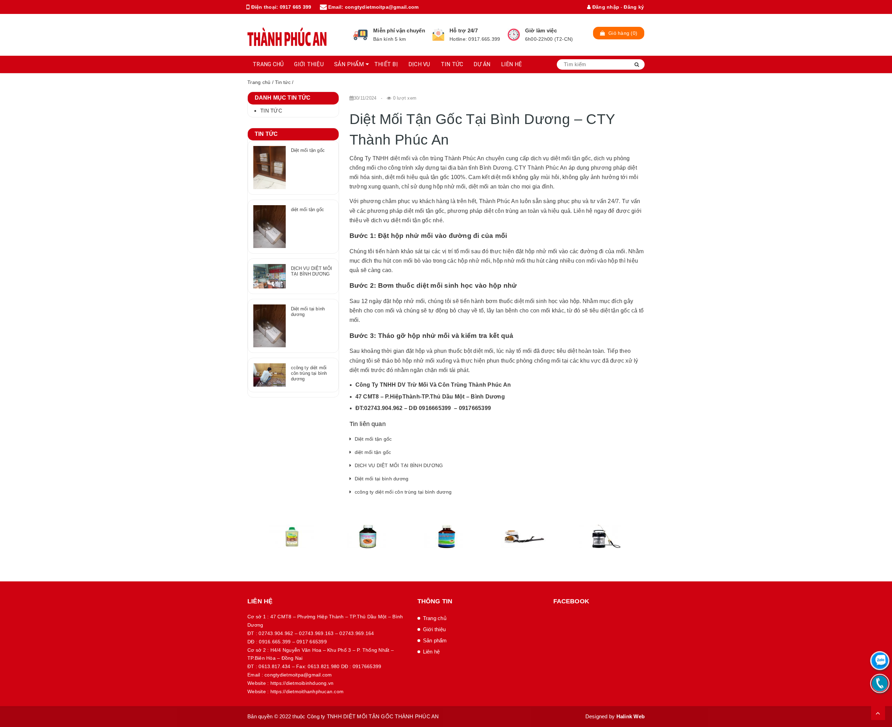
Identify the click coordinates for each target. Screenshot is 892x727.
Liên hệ (431, 652)
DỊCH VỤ (419, 64)
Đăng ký (634, 7)
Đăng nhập (605, 7)
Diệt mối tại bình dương (382, 478)
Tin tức (283, 82)
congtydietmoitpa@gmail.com (382, 7)
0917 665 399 (296, 7)
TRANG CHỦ (268, 64)
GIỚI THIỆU (309, 64)
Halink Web (630, 716)
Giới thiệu (434, 629)
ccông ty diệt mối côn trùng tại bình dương (403, 492)
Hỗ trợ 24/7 (463, 30)
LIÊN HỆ (511, 64)
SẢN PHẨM (349, 64)
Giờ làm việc (541, 30)
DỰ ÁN (482, 64)
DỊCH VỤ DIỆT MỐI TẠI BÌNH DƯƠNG (399, 465)
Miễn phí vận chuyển (399, 30)
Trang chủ (258, 82)
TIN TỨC (452, 64)
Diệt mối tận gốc (373, 439)
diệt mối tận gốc (373, 452)
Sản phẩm (435, 640)
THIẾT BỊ (386, 64)
